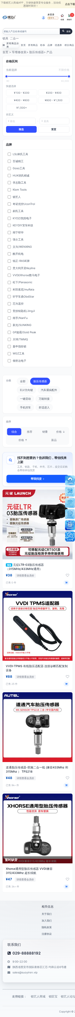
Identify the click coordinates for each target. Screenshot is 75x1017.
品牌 (50, 45)
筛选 (21, 129)
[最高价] (69, 76)
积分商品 (69, 45)
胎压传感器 (36, 52)
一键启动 (25, 398)
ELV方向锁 (26, 390)
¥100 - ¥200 (21, 92)
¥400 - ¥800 (21, 100)
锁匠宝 (53, 996)
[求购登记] (70, 514)
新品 (54, 440)
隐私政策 (47, 927)
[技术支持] (70, 492)
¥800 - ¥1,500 (53, 100)
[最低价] (6, 76)
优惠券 (58, 45)
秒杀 (42, 45)
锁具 (5, 38)
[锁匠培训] (70, 503)
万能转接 (44, 398)
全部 (22, 381)
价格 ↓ (60, 431)
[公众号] (70, 537)
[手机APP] (70, 525)
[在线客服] (70, 480)
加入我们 (47, 920)
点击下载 (70, 4)
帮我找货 (36, 478)
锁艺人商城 (38, 996)
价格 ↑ (23, 440)
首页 (23, 45)
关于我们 (47, 913)
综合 (14, 431)
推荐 (29, 431)
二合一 (14, 38)
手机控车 (25, 407)
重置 (53, 129)
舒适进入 (44, 407)
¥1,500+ (21, 107)
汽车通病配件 (49, 390)
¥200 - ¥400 (53, 92)
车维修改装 (19, 52)
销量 (45, 431)
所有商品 (33, 45)
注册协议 (47, 933)
